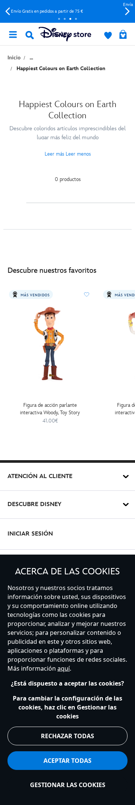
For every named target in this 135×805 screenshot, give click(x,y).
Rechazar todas (67, 736)
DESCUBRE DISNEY (35, 504)
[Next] (127, 11)
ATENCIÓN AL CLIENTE (40, 476)
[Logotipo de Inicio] (65, 34)
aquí (63, 668)
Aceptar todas (68, 760)
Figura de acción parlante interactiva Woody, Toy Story (50, 409)
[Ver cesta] (123, 35)
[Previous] (8, 11)
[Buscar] (29, 35)
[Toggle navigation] (13, 34)
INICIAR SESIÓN (30, 533)
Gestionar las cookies (67, 785)
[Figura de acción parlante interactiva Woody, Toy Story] (50, 343)
